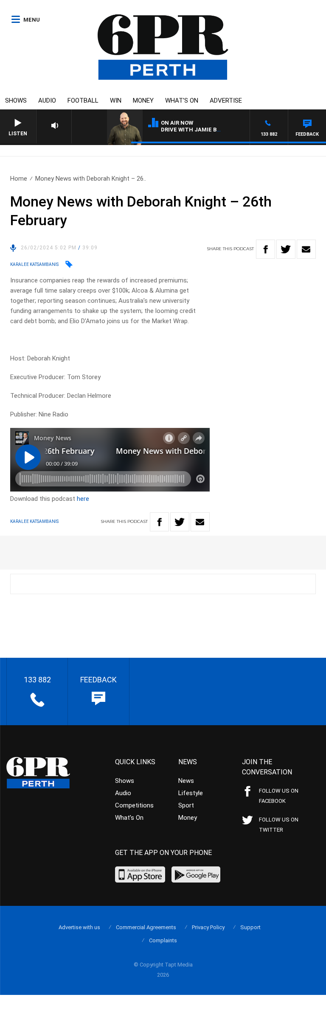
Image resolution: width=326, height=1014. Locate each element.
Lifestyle (190, 793)
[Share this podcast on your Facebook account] (265, 249)
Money (143, 100)
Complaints (163, 940)
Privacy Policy (208, 927)
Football (82, 100)
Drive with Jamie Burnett (200, 129)
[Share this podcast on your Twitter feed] (285, 249)
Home (18, 178)
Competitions (134, 805)
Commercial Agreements (146, 927)
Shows (16, 100)
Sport (186, 805)
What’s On (181, 100)
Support (250, 927)
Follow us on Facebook (278, 796)
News (186, 781)
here (83, 499)
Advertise (226, 100)
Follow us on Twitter (278, 824)
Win (115, 100)
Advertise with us (79, 927)
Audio (47, 100)
